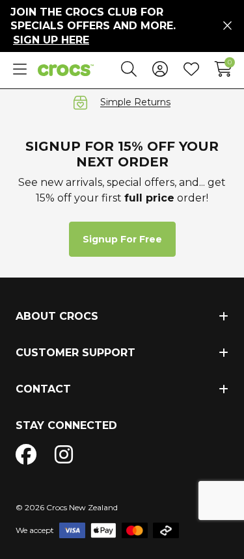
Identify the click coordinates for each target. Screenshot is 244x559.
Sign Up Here (51, 40)
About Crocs (57, 316)
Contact (43, 389)
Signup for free (122, 239)
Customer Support (75, 352)
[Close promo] (227, 26)
